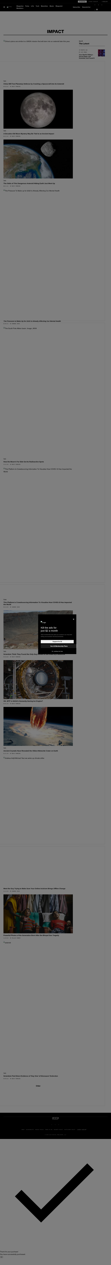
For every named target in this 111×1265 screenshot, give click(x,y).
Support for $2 (57, 641)
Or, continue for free (57, 651)
